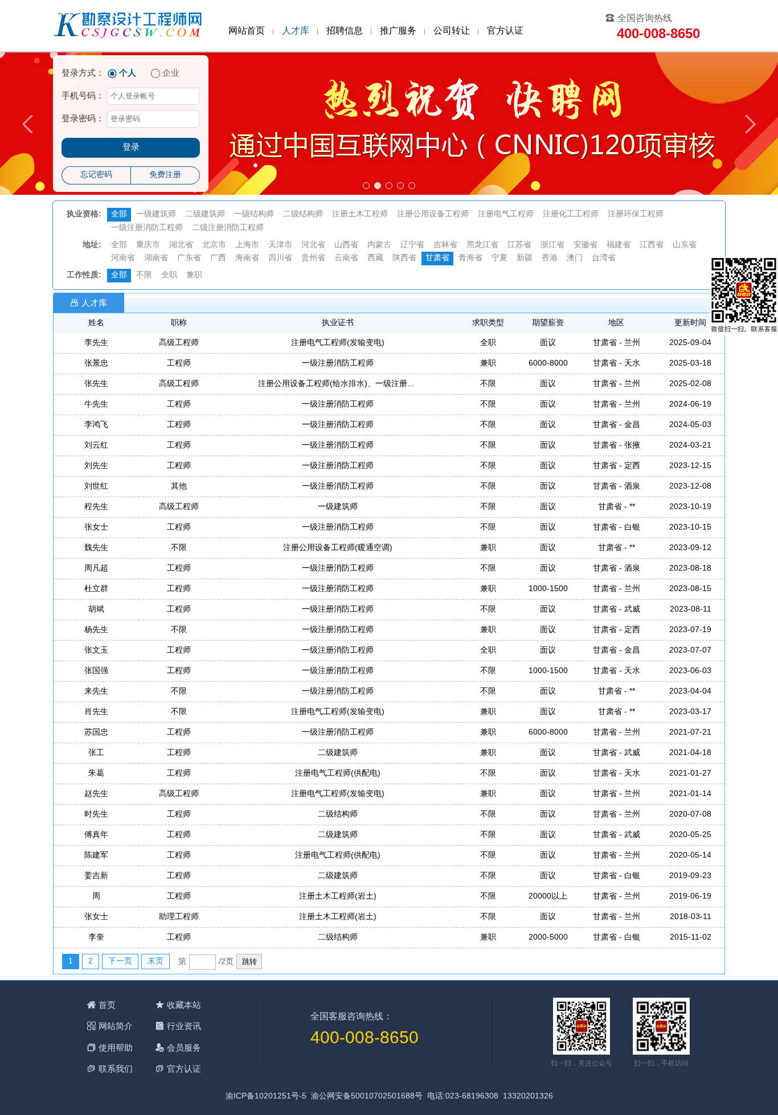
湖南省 (156, 258)
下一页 (120, 961)
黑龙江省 (482, 245)
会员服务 (184, 1047)
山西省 (346, 245)
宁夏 (499, 258)
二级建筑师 (205, 214)
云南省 (346, 258)
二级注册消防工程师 (228, 228)
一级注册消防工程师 (147, 228)
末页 (155, 961)
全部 (119, 214)
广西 (218, 258)
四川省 (280, 258)
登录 (131, 147)
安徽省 (585, 245)
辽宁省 (412, 245)
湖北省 (181, 245)
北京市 (214, 245)
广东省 (189, 258)
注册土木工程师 (360, 214)
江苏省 (519, 245)
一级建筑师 (156, 214)
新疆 (525, 258)
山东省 (685, 245)
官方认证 (505, 31)
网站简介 (116, 1026)
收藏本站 (184, 1005)
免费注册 (165, 175)
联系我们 (116, 1068)
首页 (107, 1005)
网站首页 (246, 31)
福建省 (618, 245)
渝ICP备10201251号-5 (266, 1096)
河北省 (313, 245)
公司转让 (451, 31)
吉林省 (445, 245)
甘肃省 (437, 258)
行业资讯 (184, 1026)
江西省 (652, 245)
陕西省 (404, 258)
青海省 (470, 258)
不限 (144, 275)
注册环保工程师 (636, 214)
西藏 (375, 258)
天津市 (280, 245)
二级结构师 (303, 214)
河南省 (123, 258)
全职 (169, 275)
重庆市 (148, 245)
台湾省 (604, 258)
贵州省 (313, 258)
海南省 (247, 258)
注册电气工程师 (506, 214)
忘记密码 (96, 175)
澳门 (575, 258)
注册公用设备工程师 (433, 214)
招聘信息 (344, 31)
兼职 (194, 275)
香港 (550, 258)
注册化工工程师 (571, 214)
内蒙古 (379, 245)
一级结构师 (254, 214)
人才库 (295, 31)
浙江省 (552, 245)
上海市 (247, 245)
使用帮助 (116, 1047)
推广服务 (398, 31)
